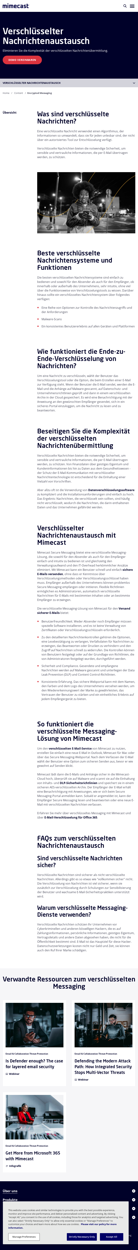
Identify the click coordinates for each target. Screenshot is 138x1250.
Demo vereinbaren (22, 60)
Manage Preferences (23, 1236)
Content (18, 93)
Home (6, 93)
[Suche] (125, 6)
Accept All (111, 1236)
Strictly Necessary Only (82, 1236)
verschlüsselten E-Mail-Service (70, 748)
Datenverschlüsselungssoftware (111, 490)
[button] (132, 6)
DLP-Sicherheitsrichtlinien (78, 783)
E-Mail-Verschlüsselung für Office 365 (70, 817)
